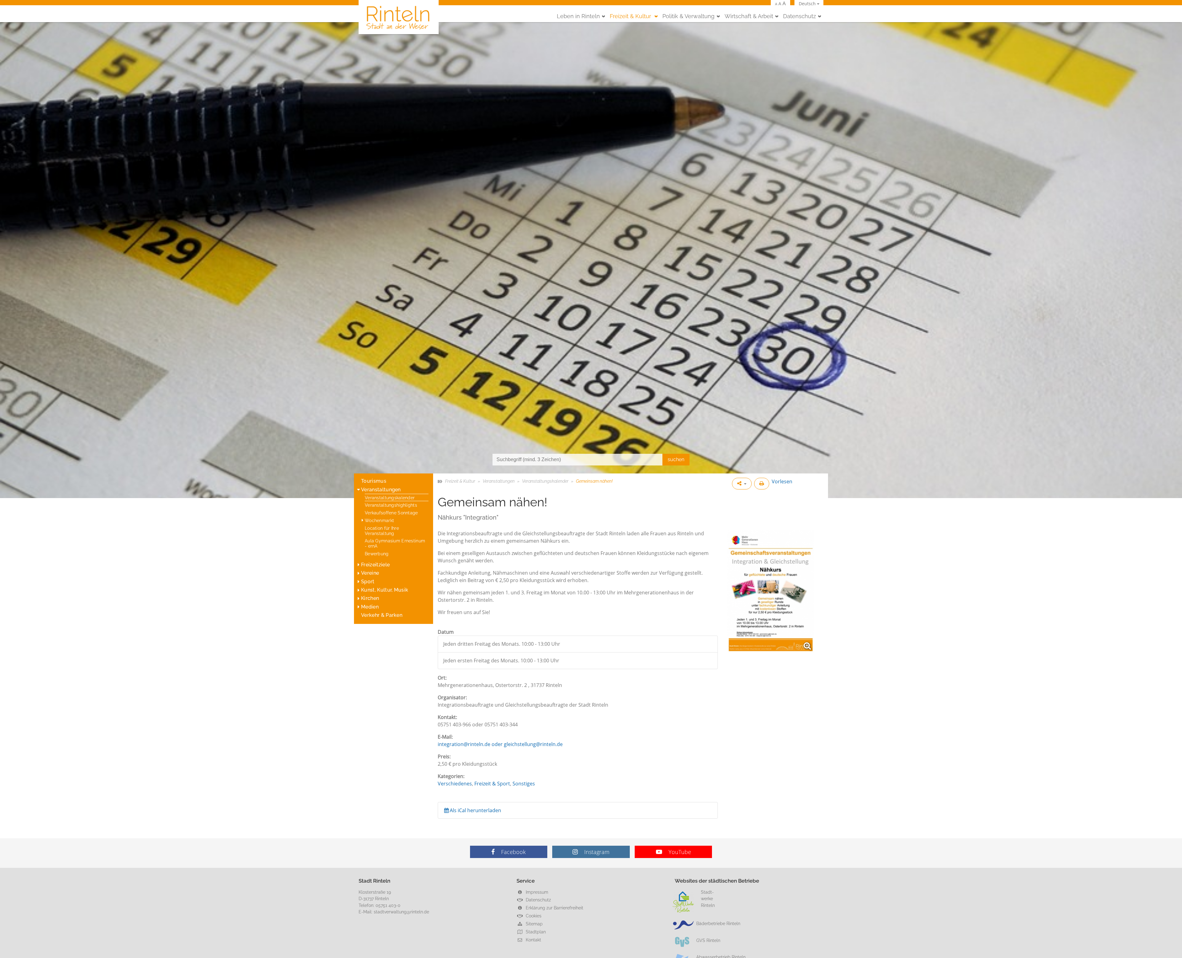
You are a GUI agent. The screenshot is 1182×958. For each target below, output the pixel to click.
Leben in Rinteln (578, 16)
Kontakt (533, 939)
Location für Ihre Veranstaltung (382, 530)
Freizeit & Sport (492, 783)
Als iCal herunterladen (475, 810)
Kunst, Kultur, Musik (384, 590)
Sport (368, 582)
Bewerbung (377, 553)
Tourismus (373, 481)
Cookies (533, 915)
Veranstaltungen (381, 490)
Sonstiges (524, 783)
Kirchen (370, 598)
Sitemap (534, 923)
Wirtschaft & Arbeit (749, 16)
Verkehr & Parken (381, 615)
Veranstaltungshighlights (391, 505)
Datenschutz (799, 16)
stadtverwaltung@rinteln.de (401, 911)
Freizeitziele (375, 565)
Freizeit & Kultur (631, 16)
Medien (370, 607)
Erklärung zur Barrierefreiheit (554, 907)
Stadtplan (535, 931)
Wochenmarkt (379, 520)
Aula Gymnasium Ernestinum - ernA (395, 543)
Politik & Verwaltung (688, 16)
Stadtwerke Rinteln (708, 898)
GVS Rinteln (708, 940)
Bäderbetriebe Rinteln (718, 923)
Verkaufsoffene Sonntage (391, 512)
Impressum (536, 892)
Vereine (370, 573)
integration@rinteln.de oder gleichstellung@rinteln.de (500, 744)
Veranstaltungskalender (390, 497)
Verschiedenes (455, 783)
